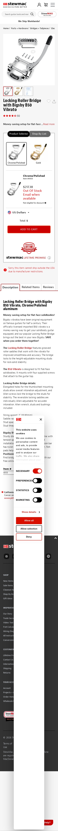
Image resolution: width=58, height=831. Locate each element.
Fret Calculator (10, 627)
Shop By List (39, 133)
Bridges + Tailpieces (39, 28)
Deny (29, 536)
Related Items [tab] (31, 287)
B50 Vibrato (14, 369)
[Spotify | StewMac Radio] (49, 557)
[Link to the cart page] (46, 5)
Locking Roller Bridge (20, 348)
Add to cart (29, 229)
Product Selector (18, 133)
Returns (6, 672)
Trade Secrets (9, 618)
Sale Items (8, 585)
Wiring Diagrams (11, 631)
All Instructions (10, 635)
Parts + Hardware (19, 28)
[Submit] (32, 14)
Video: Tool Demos (11, 622)
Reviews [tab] (48, 287)
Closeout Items (10, 589)
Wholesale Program (12, 701)
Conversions (9, 640)
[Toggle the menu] (53, 5)
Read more (49, 124)
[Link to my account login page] (39, 5)
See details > (49, 257)
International (9, 664)
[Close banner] (41, 419)
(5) (18, 115)
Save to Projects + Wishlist (49, 101)
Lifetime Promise (11, 655)
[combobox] (19, 13)
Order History (9, 696)
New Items (8, 581)
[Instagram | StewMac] (7, 557)
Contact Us (8, 659)
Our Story (7, 613)
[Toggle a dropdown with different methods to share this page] (54, 101)
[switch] (37, 480)
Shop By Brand (10, 594)
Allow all (29, 520)
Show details (29, 512)
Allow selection (28, 528)
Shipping (7, 668)
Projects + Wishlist (11, 692)
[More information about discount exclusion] (45, 203)
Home (6, 28)
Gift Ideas (7, 598)
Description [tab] (10, 287)
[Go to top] (56, 538)
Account (7, 688)
